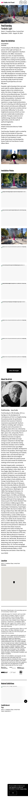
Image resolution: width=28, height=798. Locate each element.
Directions (3, 565)
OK (13, 793)
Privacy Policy (23, 789)
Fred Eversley (6, 25)
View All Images (14, 370)
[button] (14, 582)
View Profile (14, 410)
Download (3, 45)
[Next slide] (25, 701)
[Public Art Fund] (7, 2)
